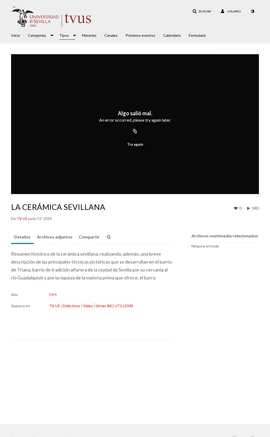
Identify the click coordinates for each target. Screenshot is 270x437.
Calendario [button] (172, 35)
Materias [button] (89, 35)
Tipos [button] (64, 35)
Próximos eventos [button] (140, 35)
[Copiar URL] (135, 131)
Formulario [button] (197, 35)
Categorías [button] (37, 35)
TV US (54, 305)
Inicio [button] (15, 35)
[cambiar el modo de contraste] (252, 11)
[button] (201, 11)
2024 (52, 294)
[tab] (22, 237)
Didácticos (71, 305)
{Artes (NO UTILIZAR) (114, 305)
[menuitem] (19, 35)
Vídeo (88, 305)
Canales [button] (111, 35)
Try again (135, 144)
